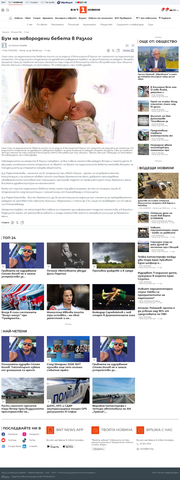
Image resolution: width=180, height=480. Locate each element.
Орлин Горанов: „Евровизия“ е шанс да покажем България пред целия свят (157, 76)
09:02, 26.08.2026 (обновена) (149, 301)
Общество (106, 24)
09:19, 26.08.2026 (158, 250)
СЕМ (47, 473)
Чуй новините (148, 18)
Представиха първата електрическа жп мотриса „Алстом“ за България (164, 133)
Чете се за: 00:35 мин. (147, 284)
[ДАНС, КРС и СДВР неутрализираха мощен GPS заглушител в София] (68, 391)
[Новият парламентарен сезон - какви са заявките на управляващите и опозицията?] (143, 232)
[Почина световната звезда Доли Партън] (68, 256)
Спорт (37, 18)
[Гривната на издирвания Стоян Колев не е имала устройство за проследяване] (22, 256)
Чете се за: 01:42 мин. (147, 268)
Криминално (89, 24)
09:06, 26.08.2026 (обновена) (162, 221)
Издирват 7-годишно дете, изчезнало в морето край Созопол (157, 276)
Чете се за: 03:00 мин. (161, 208)
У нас (29, 24)
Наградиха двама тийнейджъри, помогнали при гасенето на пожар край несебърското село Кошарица (162, 148)
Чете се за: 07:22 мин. (147, 303)
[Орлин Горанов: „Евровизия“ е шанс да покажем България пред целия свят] (158, 59)
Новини (18, 18)
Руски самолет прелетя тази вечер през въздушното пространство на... (22, 408)
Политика (73, 24)
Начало (5, 32)
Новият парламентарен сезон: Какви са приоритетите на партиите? (155, 293)
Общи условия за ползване (13, 473)
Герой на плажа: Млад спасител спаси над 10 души (163, 104)
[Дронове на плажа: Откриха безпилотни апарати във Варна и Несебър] (158, 186)
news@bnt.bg (146, 449)
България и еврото (66, 18)
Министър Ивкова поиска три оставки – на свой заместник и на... (65, 315)
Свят (28, 18)
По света (42, 24)
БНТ (3, 2)
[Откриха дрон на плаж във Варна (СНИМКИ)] (143, 217)
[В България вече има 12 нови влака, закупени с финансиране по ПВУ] (143, 91)
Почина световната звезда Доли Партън (66, 272)
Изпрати (98, 449)
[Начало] (10, 18)
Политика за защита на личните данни (76, 473)
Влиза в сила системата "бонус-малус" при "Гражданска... (18, 315)
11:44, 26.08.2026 (158, 235)
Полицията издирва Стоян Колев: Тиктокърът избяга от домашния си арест (20, 367)
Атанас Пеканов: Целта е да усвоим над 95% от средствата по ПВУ (156, 311)
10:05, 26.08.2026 (145, 282)
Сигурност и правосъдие (130, 24)
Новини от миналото (100, 18)
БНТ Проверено (123, 18)
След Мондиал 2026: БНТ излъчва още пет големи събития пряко (64, 367)
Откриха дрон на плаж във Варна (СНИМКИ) (161, 216)
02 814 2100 (145, 444)
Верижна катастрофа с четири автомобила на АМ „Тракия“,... (111, 408)
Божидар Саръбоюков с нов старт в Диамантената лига (113, 314)
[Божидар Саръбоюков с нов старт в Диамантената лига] (113, 297)
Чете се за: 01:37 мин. (160, 223)
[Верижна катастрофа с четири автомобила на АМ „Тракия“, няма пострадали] (113, 391)
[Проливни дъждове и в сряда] (113, 256)
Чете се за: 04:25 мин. (160, 237)
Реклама (68, 324)
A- (133, 45)
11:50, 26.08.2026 (145, 208)
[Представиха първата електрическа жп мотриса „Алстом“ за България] (143, 135)
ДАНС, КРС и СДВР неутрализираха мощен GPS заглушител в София (67, 408)
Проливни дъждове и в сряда (112, 270)
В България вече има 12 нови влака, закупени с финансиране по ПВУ (163, 90)
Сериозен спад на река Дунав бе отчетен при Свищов (164, 245)
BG (175, 10)
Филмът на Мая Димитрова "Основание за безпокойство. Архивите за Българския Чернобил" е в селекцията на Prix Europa (162, 119)
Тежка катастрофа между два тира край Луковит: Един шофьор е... (157, 260)
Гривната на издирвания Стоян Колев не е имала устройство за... (18, 273)
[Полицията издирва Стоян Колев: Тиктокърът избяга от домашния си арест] (22, 349)
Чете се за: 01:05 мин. (160, 251)
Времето (48, 18)
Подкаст (166, 18)
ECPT (54, 473)
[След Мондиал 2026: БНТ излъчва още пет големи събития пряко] (68, 349)
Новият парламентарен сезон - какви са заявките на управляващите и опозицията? (164, 230)
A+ (127, 45)
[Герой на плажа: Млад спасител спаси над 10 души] (143, 106)
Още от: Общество (158, 41)
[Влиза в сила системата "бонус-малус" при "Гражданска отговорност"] (22, 297)
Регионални (57, 24)
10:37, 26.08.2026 (145, 266)
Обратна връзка (35, 473)
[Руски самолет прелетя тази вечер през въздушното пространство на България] (22, 391)
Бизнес (82, 18)
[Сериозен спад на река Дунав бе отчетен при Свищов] (143, 246)
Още (150, 24)
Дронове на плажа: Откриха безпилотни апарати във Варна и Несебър (156, 203)
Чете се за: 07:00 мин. (147, 319)
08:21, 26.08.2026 (145, 317)
